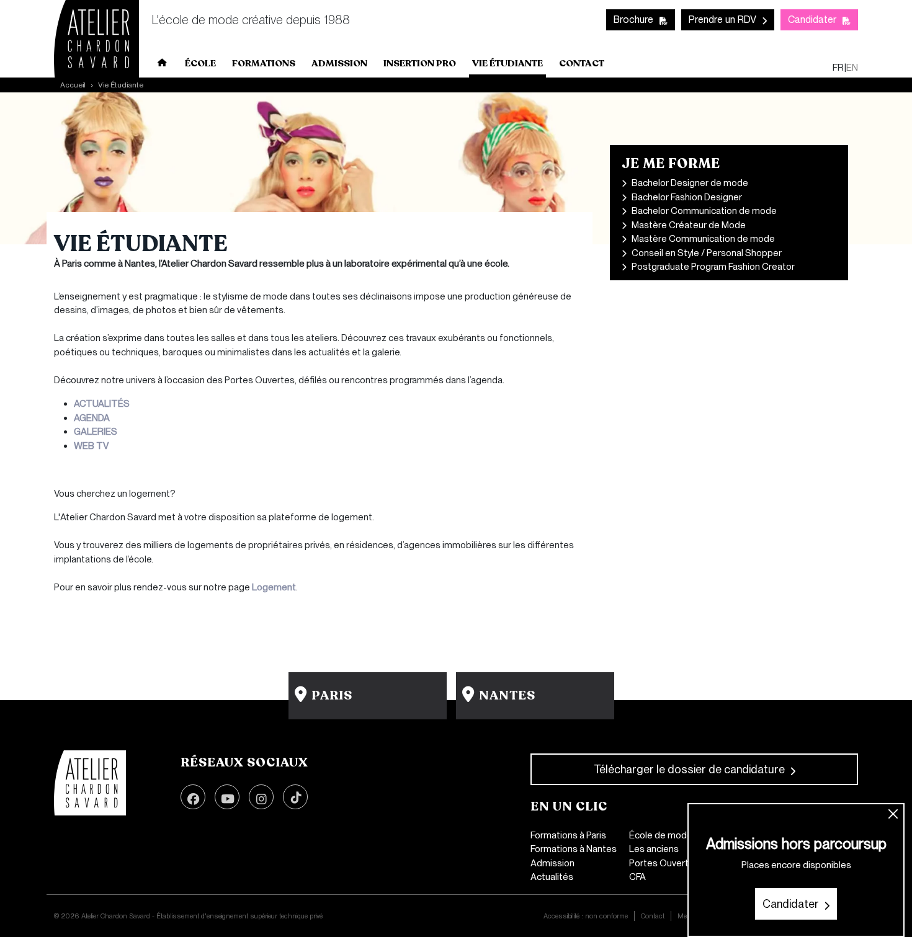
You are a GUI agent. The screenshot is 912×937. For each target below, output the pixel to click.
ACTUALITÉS (102, 403)
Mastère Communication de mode (703, 238)
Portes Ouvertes (664, 863)
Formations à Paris (568, 835)
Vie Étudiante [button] (507, 63)
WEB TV (91, 445)
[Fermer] (894, 814)
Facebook (193, 796)
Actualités (551, 876)
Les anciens (654, 849)
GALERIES (95, 431)
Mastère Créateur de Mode (689, 225)
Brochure (633, 19)
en (852, 67)
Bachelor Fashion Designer (687, 197)
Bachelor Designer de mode (690, 183)
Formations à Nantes (573, 849)
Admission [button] (339, 63)
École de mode (660, 835)
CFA (637, 876)
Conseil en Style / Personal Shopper (707, 253)
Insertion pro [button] (419, 63)
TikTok (295, 796)
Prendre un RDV (722, 19)
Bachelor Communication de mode (704, 210)
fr (838, 67)
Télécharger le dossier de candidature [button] (689, 769)
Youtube (227, 796)
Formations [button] (263, 63)
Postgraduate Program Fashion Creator (713, 266)
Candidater (812, 19)
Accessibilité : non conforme (585, 916)
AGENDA (92, 418)
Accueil (162, 65)
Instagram (261, 796)
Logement (274, 587)
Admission (552, 863)
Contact (581, 63)
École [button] (200, 63)
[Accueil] (90, 783)
